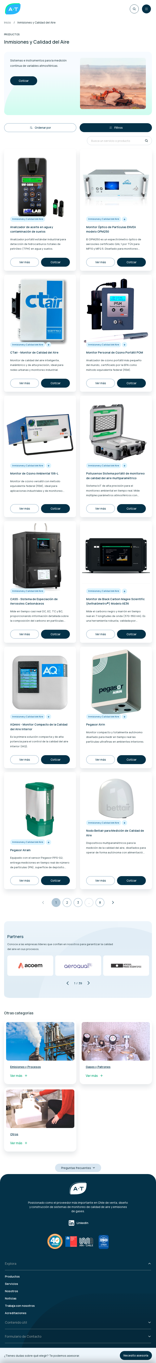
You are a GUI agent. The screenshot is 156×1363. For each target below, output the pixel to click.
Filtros (118, 127)
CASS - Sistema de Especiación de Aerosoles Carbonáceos (34, 601)
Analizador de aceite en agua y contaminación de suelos (31, 229)
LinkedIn (82, 1223)
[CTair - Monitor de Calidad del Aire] (40, 310)
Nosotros (11, 1291)
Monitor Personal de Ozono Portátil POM (114, 352)
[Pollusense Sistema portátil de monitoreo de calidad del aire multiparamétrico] (116, 431)
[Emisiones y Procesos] (40, 1041)
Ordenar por (43, 127)
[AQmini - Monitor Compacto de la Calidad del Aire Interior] (40, 682)
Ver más (24, 262)
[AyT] (78, 1188)
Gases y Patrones (98, 1067)
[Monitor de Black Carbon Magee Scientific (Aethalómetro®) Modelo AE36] (116, 556)
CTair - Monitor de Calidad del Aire (34, 352)
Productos (12, 1276)
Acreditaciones (15, 1313)
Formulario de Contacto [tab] (23, 1336)
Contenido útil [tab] (16, 1322)
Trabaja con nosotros (20, 1306)
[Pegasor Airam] (40, 807)
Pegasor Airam (20, 850)
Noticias (10, 1298)
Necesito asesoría (136, 1355)
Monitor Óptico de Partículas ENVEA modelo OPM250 (111, 229)
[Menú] (146, 8)
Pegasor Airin (95, 724)
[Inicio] (13, 8)
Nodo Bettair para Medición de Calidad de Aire (115, 833)
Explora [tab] (10, 1263)
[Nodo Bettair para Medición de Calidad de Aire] (116, 797)
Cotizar (24, 81)
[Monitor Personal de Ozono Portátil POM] (116, 310)
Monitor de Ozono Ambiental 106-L (34, 473)
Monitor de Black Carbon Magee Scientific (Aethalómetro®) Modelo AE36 (115, 601)
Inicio (7, 22)
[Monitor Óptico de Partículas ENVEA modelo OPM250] (116, 184)
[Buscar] (134, 8)
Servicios (11, 1284)
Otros (14, 1134)
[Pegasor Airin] (116, 682)
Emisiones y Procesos (25, 1067)
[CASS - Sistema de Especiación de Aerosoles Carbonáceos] (40, 556)
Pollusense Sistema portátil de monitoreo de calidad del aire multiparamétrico (115, 475)
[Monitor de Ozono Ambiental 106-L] (40, 431)
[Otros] (40, 1108)
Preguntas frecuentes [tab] (76, 1168)
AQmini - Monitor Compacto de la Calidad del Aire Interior (38, 726)
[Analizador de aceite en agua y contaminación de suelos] (40, 184)
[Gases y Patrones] (116, 1041)
